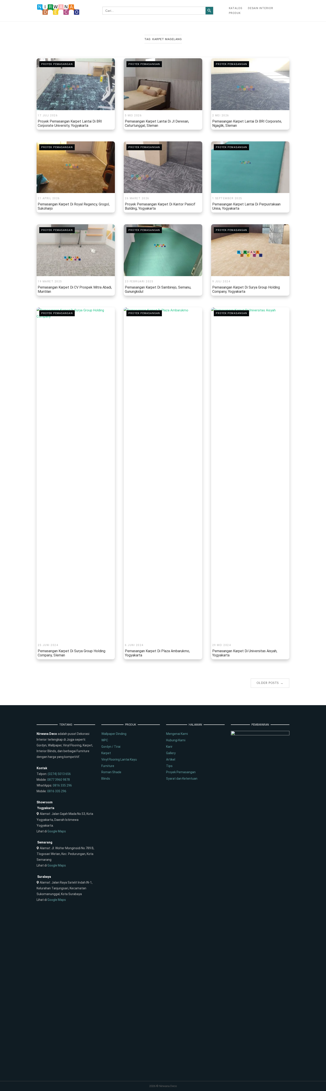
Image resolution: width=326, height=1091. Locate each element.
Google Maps (56, 831)
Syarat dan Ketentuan (181, 778)
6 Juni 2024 (134, 645)
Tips (169, 766)
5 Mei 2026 (133, 115)
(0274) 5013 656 (59, 774)
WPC (104, 740)
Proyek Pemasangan (57, 64)
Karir (169, 746)
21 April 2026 (49, 198)
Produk (235, 13)
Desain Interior (260, 8)
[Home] (58, 14)
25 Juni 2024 (48, 645)
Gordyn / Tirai (110, 746)
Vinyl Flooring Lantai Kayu (119, 759)
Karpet (106, 753)
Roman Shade (111, 772)
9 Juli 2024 (221, 281)
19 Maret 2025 (50, 281)
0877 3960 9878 (58, 779)
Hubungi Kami (175, 740)
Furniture (107, 766)
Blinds (105, 778)
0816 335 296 (62, 785)
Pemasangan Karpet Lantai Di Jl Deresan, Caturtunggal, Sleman (157, 123)
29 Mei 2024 (221, 645)
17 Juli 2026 (48, 115)
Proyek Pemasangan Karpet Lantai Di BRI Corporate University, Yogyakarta (70, 123)
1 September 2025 (227, 198)
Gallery (171, 753)
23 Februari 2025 (139, 281)
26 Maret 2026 (137, 198)
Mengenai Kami (177, 734)
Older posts (270, 683)
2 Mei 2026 (220, 115)
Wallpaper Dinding (113, 734)
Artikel (170, 759)
